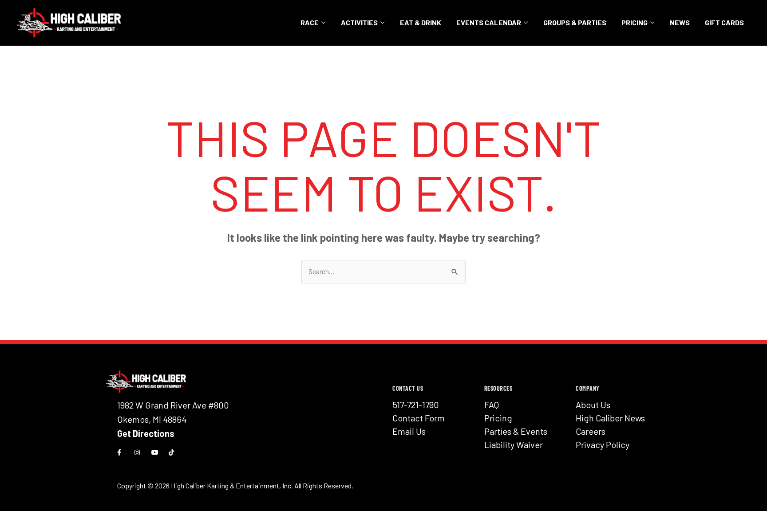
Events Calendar (488, 22)
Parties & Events (515, 431)
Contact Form (418, 418)
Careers (590, 431)
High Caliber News (610, 418)
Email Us (409, 431)
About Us (593, 404)
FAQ (491, 404)
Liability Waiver (513, 444)
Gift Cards (724, 22)
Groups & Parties (574, 22)
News (680, 22)
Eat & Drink (420, 22)
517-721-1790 (415, 404)
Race (309, 22)
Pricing (634, 22)
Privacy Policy (602, 444)
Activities (359, 22)
